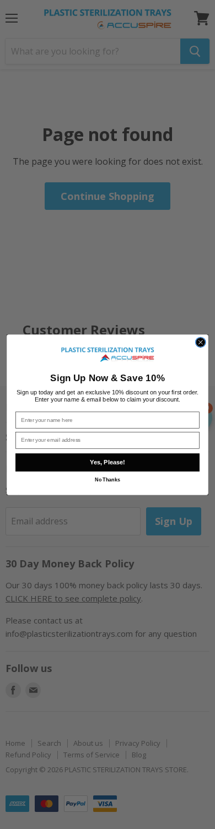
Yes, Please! (107, 462)
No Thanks (107, 480)
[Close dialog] (201, 342)
